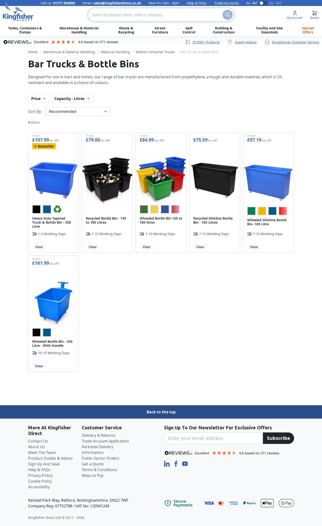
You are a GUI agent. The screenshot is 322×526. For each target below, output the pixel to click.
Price (36, 98)
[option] (36, 209)
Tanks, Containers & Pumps (25, 30)
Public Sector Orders (100, 458)
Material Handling (115, 52)
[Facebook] (176, 463)
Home (32, 52)
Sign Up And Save (44, 464)
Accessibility (39, 486)
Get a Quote (93, 464)
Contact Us (38, 441)
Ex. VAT (251, 3)
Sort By (34, 111)
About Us (36, 446)
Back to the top (161, 412)
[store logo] (18, 11)
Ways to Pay (92, 475)
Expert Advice (246, 42)
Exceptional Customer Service (295, 42)
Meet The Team (42, 452)
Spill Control (189, 30)
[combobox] (161, 15)
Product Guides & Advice (50, 458)
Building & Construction (224, 30)
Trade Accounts (226, 3)
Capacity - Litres (69, 98)
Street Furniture (160, 30)
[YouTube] (185, 463)
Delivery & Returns (98, 435)
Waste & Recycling (126, 30)
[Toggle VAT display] (263, 3)
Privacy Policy (40, 475)
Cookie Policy (40, 481)
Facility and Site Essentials (269, 30)
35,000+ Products (206, 42)
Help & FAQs (197, 3)
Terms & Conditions (99, 469)
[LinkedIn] (167, 463)
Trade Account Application (105, 441)
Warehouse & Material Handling (79, 30)
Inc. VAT (275, 3)
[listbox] (53, 209)
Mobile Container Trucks (155, 52)
